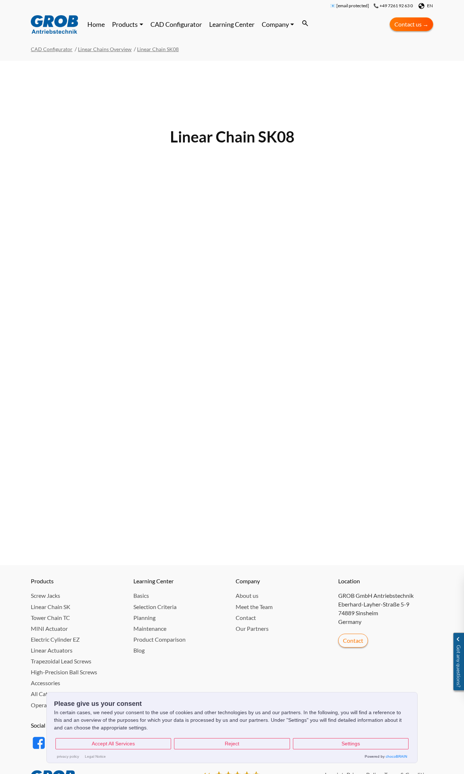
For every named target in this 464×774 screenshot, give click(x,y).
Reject (232, 743)
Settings (350, 743)
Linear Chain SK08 (158, 49)
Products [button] (125, 24)
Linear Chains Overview (105, 49)
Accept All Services (113, 743)
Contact (353, 640)
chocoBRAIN (396, 756)
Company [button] (275, 24)
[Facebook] (38, 741)
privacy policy (68, 756)
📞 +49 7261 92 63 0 (393, 6)
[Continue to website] (54, 24)
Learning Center (231, 24)
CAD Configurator (176, 24)
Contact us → (411, 24)
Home (96, 24)
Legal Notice (95, 756)
